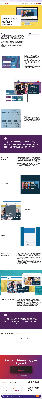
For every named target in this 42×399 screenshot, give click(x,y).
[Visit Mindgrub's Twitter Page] (36, 382)
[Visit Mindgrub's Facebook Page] (38, 382)
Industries (26, 3)
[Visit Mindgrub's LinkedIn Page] (31, 382)
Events (15, 382)
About (34, 3)
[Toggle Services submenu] (20, 3)
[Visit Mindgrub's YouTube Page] (29, 382)
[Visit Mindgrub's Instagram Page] (33, 382)
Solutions (23, 3)
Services (19, 3)
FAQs (17, 382)
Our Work (30, 3)
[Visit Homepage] (4, 3)
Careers (11, 382)
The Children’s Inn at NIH (4, 35)
